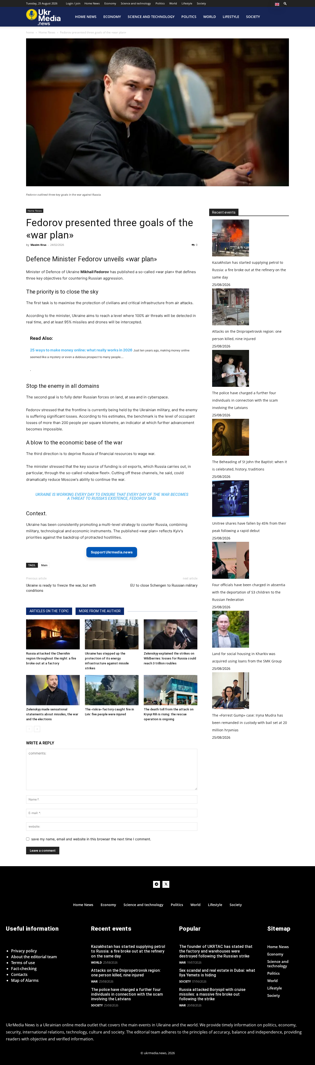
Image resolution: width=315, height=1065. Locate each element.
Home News (92, 3)
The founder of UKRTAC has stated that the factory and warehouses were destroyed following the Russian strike (215, 951)
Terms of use (23, 962)
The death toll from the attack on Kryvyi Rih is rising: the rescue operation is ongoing (168, 714)
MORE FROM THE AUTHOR (100, 611)
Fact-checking (24, 968)
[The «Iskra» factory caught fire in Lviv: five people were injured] (112, 690)
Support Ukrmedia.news (112, 552)
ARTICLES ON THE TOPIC (49, 611)
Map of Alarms (25, 980)
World (173, 3)
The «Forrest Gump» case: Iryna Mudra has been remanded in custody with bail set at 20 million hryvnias (249, 722)
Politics (160, 3)
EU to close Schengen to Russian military (163, 585)
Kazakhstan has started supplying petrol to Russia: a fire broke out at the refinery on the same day (249, 270)
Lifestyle (187, 3)
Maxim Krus (38, 245)
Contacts (19, 974)
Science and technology (136, 3)
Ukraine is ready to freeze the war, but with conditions (61, 588)
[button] (285, 3)
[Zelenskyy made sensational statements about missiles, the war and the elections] (53, 690)
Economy (110, 3)
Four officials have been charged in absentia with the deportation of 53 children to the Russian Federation (248, 592)
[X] (165, 884)
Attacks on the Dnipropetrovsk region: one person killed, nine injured (126, 972)
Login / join (73, 3)
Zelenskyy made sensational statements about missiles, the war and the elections (52, 714)
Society (201, 3)
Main (44, 565)
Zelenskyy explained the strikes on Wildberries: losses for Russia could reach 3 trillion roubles (170, 658)
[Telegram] (156, 884)
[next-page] (37, 729)
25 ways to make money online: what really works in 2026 (81, 350)
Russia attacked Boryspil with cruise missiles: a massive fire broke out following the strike (212, 994)
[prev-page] (29, 729)
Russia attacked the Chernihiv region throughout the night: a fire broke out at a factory (51, 658)
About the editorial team (34, 956)
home (30, 32)
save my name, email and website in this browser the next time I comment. (91, 839)
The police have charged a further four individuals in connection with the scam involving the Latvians (245, 400)
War (94, 981)
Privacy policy (24, 951)
